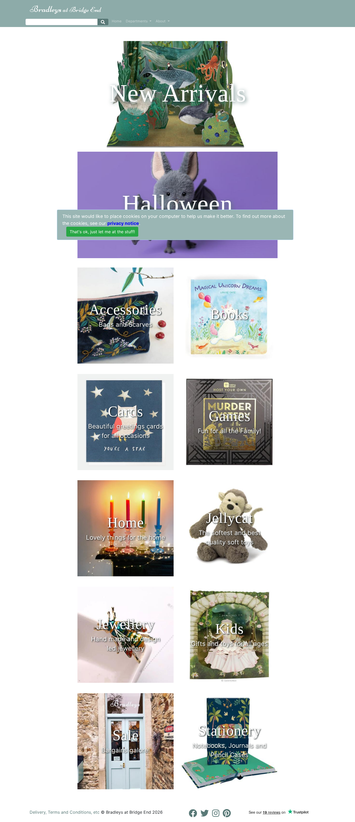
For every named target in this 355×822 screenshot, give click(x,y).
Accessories (125, 310)
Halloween (177, 204)
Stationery (229, 731)
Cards (125, 411)
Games (230, 416)
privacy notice (123, 223)
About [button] (161, 21)
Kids (229, 629)
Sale (126, 735)
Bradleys (65, 9)
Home (117, 21)
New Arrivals (177, 93)
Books (229, 314)
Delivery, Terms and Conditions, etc (65, 812)
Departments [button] (137, 21)
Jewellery (125, 624)
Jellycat (229, 518)
